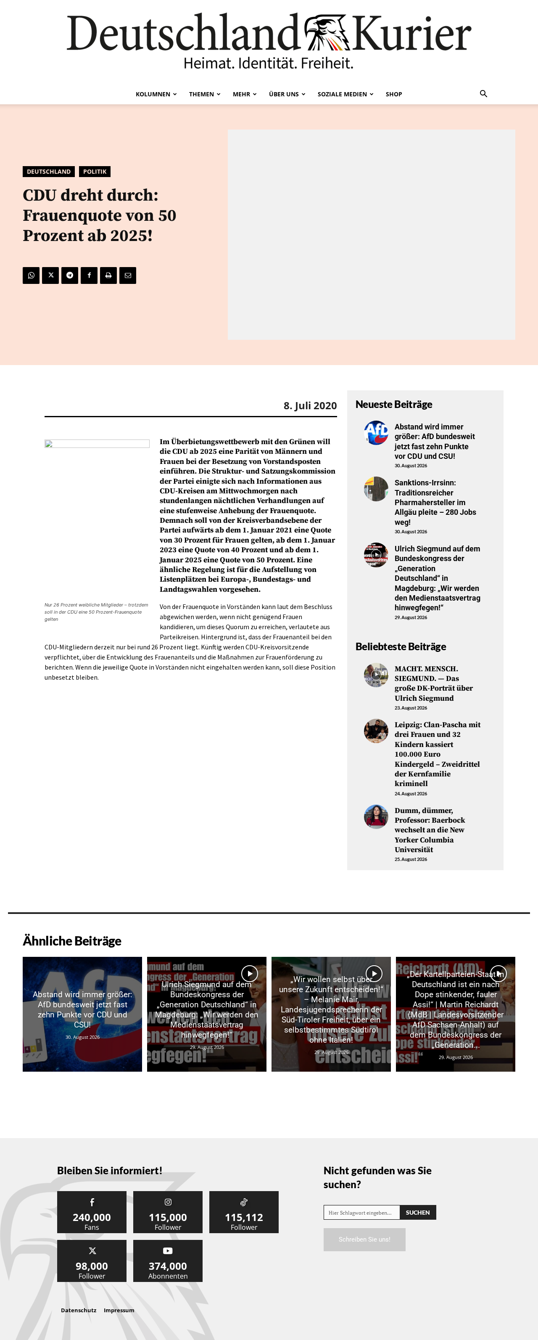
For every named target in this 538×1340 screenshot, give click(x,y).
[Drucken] (108, 275)
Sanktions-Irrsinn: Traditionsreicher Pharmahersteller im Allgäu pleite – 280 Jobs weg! (435, 502)
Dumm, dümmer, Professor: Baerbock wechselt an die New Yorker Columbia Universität (430, 830)
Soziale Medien (342, 94)
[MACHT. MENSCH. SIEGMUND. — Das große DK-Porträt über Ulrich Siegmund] (376, 675)
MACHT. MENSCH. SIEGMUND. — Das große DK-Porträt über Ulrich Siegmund (434, 683)
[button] (483, 94)
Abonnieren (168, 1243)
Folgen (168, 1194)
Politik (94, 171)
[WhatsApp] (31, 275)
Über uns (284, 94)
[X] (50, 275)
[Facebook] (89, 275)
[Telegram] (69, 275)
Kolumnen (153, 94)
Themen (201, 94)
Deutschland (49, 171)
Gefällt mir (92, 1194)
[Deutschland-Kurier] (269, 42)
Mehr (241, 94)
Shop (394, 94)
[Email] (127, 275)
